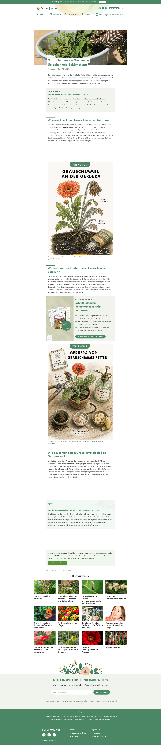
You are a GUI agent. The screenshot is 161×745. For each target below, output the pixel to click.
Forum (42, 14)
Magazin (88, 14)
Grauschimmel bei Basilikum (42, 597)
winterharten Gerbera (98, 279)
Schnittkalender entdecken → (57, 563)
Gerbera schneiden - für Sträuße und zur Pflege (114, 625)
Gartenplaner (57, 14)
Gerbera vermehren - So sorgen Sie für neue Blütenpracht (68, 649)
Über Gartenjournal (115, 14)
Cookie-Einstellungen (99, 736)
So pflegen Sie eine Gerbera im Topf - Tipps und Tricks (92, 625)
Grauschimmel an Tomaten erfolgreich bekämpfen (43, 625)
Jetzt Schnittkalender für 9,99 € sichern (90, 337)
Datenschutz (96, 733)
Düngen (54, 514)
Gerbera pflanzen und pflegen (68, 624)
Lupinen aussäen (112, 647)
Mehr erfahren (104, 719)
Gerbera (57, 99)
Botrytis (101, 282)
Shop (100, 14)
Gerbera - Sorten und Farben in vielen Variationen (43, 649)
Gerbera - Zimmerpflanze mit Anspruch (90, 649)
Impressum (95, 730)
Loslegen (102, 2)
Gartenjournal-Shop (78, 733)
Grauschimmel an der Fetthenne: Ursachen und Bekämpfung (67, 598)
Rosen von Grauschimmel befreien (115, 597)
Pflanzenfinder (72, 14)
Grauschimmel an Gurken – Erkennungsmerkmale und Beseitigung (91, 599)
